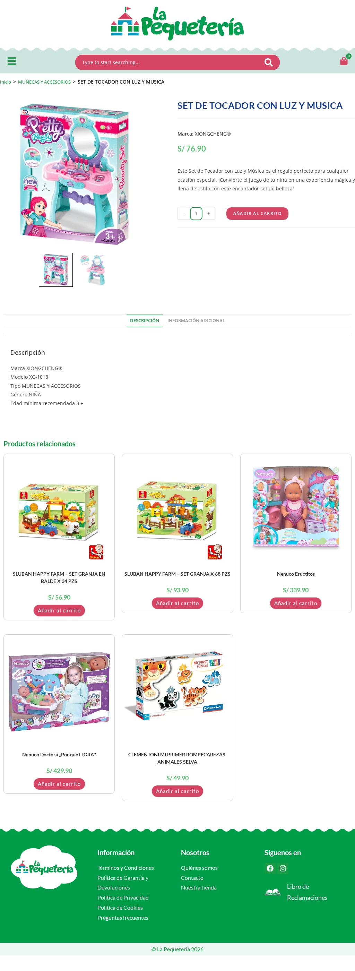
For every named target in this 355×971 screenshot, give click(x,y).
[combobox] (168, 62)
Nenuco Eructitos (296, 574)
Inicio (5, 82)
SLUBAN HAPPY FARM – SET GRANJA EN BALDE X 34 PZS (59, 577)
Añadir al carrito (257, 213)
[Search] (271, 62)
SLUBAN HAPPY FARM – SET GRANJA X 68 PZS (177, 574)
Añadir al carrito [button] (59, 610)
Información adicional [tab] (196, 321)
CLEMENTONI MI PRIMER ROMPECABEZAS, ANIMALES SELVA (177, 758)
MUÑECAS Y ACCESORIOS (44, 82)
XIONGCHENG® (213, 133)
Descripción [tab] (144, 321)
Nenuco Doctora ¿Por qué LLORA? (59, 754)
